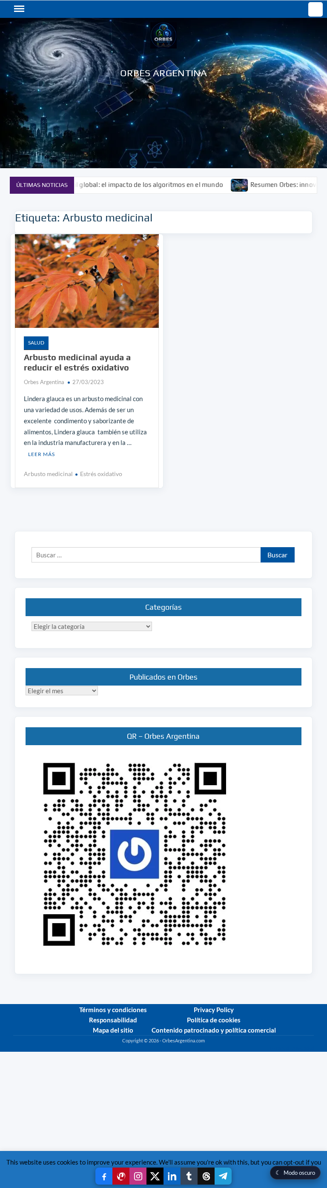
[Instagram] (137, 1176)
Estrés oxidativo (101, 473)
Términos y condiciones (113, 1009)
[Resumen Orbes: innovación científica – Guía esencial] (214, 184)
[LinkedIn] (172, 1176)
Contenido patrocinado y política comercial (214, 1030)
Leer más (41, 454)
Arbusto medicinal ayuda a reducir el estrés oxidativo (77, 362)
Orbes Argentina (163, 72)
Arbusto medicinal (48, 473)
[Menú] (18, 8)
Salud (36, 342)
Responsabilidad (113, 1020)
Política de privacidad (292, 1048)
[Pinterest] (120, 1176)
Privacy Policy (214, 1009)
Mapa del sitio (113, 1030)
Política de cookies (214, 1020)
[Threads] (206, 1176)
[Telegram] (223, 1176)
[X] (155, 1176)
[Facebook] (103, 1176)
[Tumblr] (189, 1176)
